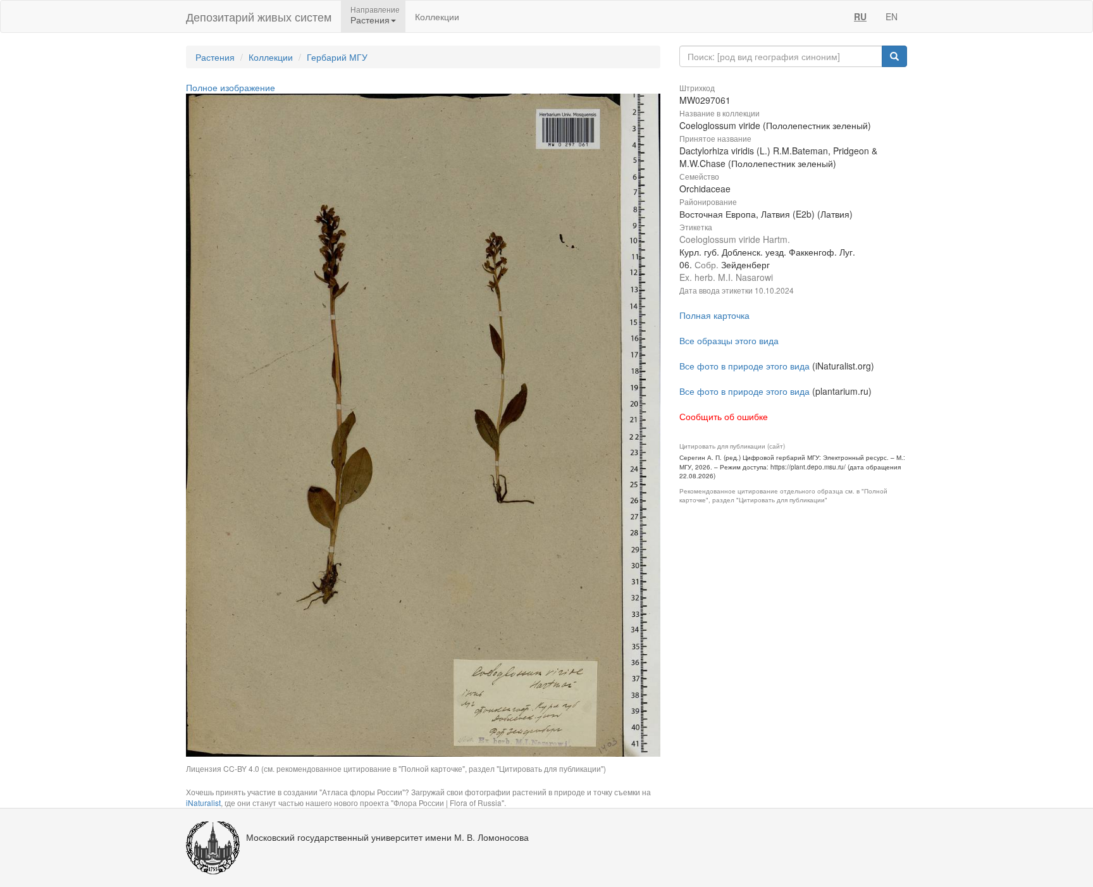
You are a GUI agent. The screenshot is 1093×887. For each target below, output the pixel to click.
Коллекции (437, 16)
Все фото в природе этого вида (744, 365)
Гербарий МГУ (337, 57)
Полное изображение (230, 87)
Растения (215, 57)
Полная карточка (714, 315)
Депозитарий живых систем (258, 16)
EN (892, 16)
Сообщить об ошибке (723, 416)
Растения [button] (370, 19)
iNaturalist (203, 802)
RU (860, 16)
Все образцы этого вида (729, 340)
